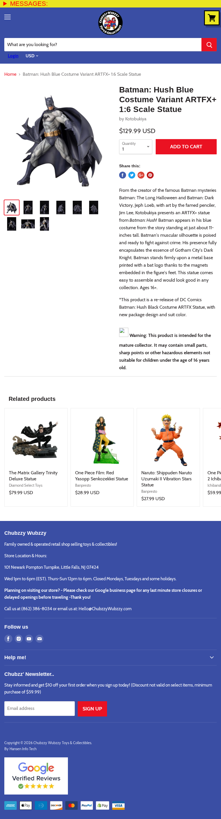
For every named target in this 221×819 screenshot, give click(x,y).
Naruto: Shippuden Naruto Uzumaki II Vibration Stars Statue (166, 479)
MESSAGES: (29, 3)
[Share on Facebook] (122, 175)
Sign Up (92, 709)
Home (10, 74)
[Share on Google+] (141, 175)
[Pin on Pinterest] (150, 175)
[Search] (209, 44)
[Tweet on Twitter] (131, 175)
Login (13, 55)
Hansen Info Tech (23, 748)
